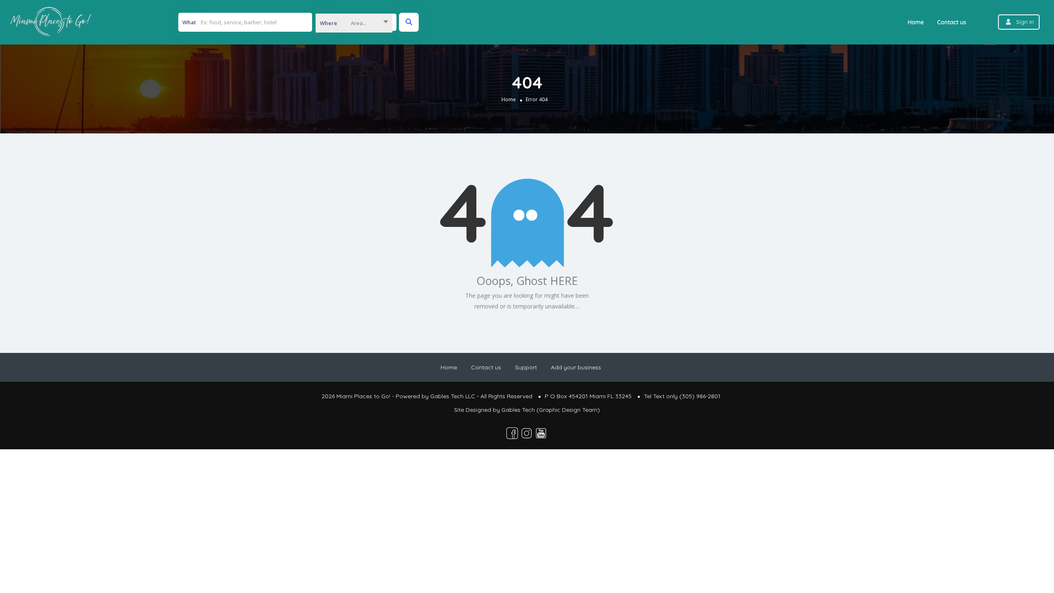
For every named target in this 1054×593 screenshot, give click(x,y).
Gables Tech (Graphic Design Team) (550, 409)
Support (526, 367)
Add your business (576, 367)
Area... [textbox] (358, 23)
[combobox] (353, 23)
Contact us (951, 22)
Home (916, 22)
